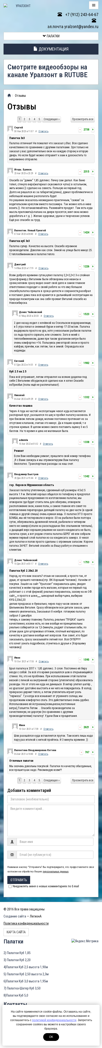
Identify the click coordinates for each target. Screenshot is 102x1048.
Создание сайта (15, 916)
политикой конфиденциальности (54, 1020)
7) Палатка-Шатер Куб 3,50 (22, 988)
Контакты (15, 1004)
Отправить (18, 880)
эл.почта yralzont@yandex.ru (72, 26)
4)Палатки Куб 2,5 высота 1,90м (26, 967)
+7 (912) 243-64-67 (81, 14)
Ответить (43, 131)
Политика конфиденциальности (26, 923)
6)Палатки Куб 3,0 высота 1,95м (26, 981)
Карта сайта (16, 932)
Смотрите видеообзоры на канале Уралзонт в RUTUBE (47, 71)
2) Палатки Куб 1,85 (17, 953)
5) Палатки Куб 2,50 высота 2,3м (26, 974)
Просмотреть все (82, 119)
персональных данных (56, 871)
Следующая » (52, 119)
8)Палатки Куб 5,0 (16, 995)
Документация (53, 48)
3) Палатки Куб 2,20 (17, 960)
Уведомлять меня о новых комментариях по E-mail (45, 886)
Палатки (53, 36)
